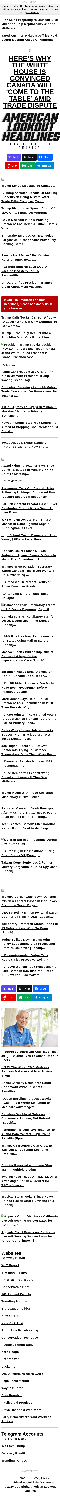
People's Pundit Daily (18, 1344)
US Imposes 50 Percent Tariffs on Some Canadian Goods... (27, 584)
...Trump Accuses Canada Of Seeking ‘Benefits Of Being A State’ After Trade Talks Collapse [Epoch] (29, 197)
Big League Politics (16, 1308)
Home (22, 1478)
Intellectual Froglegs (17, 1402)
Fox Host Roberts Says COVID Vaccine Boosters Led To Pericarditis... (24, 271)
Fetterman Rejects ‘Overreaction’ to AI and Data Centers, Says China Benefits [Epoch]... (28, 1134)
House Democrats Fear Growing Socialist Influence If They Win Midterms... (26, 777)
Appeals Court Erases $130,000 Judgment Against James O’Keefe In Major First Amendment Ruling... (29, 555)
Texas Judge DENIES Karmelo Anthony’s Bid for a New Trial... (25, 444)
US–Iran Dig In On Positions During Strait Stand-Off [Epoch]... (28, 853)
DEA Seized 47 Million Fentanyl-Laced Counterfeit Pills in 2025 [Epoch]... (30, 914)
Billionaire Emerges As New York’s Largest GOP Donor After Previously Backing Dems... (29, 240)
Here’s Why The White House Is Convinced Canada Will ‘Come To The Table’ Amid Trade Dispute (30, 82)
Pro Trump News (14, 1438)
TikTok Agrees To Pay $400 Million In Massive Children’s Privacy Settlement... (29, 411)
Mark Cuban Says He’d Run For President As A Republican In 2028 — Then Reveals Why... (29, 703)
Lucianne (8, 1366)
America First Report (17, 1279)
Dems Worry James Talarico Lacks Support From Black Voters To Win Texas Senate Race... (28, 734)
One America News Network (22, 1373)
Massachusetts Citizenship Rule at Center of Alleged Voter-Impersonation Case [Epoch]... (28, 656)
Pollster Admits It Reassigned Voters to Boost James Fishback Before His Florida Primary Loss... (29, 719)
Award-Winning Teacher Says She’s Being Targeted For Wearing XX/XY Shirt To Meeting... (28, 470)
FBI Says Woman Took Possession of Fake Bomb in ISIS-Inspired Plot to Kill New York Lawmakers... (30, 971)
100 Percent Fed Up (16, 1294)
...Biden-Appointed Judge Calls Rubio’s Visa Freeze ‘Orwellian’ (25, 957)
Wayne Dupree (12, 1388)
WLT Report (10, 1265)
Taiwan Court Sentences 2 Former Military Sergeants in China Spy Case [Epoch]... (29, 867)
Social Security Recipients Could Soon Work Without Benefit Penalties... (26, 1087)
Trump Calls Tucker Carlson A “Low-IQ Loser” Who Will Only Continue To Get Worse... (29, 322)
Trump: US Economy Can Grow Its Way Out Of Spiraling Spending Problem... (27, 1150)
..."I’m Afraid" (12, 481)
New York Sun (12, 1316)
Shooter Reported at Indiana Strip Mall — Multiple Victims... (27, 1167)
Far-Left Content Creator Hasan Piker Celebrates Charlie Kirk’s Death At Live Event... (29, 508)
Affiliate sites (32, 12)
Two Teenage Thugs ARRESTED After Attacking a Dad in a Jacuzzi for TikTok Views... (30, 1181)
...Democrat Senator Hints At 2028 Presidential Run (27, 763)
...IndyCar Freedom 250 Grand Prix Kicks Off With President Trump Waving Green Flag (28, 376)
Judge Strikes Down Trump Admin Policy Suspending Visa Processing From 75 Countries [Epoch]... (28, 944)
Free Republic (12, 1395)
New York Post (13, 1323)
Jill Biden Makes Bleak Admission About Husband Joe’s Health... (27, 674)
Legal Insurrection (15, 1381)
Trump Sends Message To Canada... (28, 185)
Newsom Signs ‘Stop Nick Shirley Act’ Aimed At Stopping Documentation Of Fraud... (30, 427)
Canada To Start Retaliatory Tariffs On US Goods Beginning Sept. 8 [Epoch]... (28, 621)
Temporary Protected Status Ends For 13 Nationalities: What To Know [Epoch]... (30, 928)
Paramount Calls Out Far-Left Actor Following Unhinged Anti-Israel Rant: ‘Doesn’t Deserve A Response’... (29, 492)
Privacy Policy (39, 1478)
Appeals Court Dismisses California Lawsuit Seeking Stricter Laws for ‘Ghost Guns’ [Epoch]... (28, 1236)
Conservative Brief (16, 1287)
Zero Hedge (10, 1352)
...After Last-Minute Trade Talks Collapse (25, 596)
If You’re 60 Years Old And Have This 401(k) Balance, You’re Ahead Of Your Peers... (30, 1056)
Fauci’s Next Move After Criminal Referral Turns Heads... (26, 257)
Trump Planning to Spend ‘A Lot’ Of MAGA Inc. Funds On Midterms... (28, 210)
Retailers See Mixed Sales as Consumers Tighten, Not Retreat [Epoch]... (26, 1118)
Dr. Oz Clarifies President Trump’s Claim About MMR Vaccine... (27, 284)
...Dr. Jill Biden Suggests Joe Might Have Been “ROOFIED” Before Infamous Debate (28, 687)
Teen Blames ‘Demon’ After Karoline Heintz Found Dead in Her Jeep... (29, 826)
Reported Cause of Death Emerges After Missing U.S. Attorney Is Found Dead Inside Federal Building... (29, 813)
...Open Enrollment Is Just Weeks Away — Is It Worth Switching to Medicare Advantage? (27, 1103)
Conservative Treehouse (20, 1337)
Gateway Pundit (13, 1258)
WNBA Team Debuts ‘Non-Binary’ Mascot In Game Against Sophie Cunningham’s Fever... (26, 524)
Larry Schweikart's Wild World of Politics (26, 1419)
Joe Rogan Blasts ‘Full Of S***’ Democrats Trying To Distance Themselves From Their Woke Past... (29, 750)
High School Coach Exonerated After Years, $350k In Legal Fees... (29, 537)
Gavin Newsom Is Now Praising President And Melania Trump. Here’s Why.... (29, 224)
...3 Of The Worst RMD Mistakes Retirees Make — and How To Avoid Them (28, 1071)
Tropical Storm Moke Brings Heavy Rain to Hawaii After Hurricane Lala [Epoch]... (28, 1201)
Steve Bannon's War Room (22, 1410)
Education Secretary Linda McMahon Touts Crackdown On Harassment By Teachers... (29, 391)
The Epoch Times (15, 1272)
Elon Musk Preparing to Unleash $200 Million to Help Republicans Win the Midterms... (30, 24)
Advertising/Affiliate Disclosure (33, 1482)
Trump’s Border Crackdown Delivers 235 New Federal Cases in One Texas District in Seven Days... (29, 901)
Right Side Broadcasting (20, 1330)
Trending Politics (14, 1301)
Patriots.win (11, 1359)
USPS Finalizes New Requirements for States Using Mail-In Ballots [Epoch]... (28, 640)
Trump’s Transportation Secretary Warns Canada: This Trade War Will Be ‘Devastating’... (28, 571)
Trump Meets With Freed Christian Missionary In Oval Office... (27, 795)
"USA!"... (8, 364)
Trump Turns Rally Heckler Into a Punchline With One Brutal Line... (27, 335)
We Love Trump (13, 1446)
